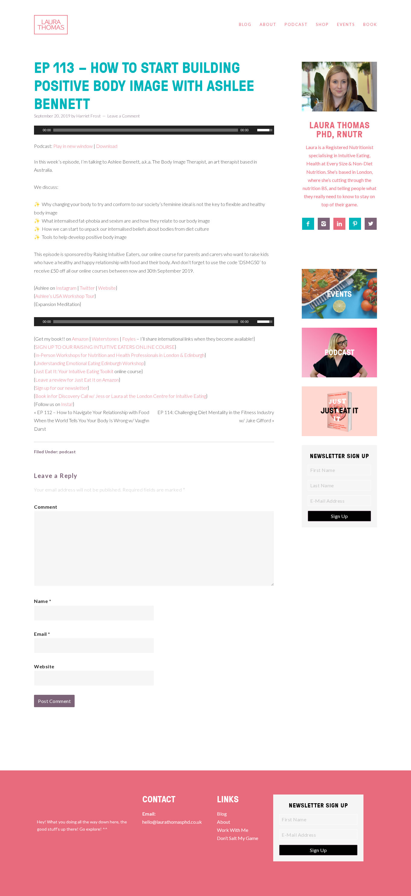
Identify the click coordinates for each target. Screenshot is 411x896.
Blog (222, 813)
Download (106, 146)
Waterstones (105, 339)
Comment (45, 507)
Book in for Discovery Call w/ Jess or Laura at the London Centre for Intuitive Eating (120, 396)
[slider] (265, 129)
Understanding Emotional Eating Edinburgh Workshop (89, 363)
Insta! (67, 404)
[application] (154, 130)
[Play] (38, 130)
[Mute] (253, 130)
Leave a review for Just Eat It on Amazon (77, 379)
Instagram (66, 288)
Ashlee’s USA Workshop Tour (64, 296)
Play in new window (73, 146)
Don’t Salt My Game (237, 838)
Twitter (87, 288)
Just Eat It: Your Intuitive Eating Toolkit (74, 371)
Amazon (80, 339)
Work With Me (232, 830)
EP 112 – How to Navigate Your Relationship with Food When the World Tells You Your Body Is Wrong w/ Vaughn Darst (91, 420)
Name (42, 601)
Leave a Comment (123, 115)
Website (107, 288)
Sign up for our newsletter (61, 388)
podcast (67, 451)
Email (42, 634)
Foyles (129, 339)
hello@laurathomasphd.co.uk (172, 822)
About (223, 822)
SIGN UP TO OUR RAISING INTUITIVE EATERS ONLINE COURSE (105, 347)
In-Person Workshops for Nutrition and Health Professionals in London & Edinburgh (120, 355)
